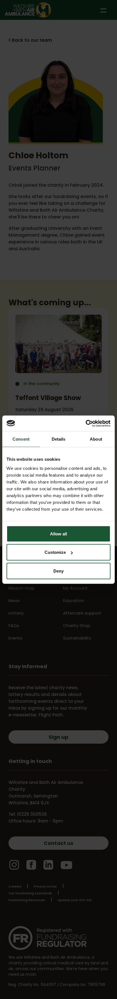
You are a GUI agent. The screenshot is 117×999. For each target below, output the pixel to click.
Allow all (58, 533)
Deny (58, 570)
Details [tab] (59, 439)
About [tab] (96, 439)
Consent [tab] (21, 439)
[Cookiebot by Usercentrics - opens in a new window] (85, 423)
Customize (55, 552)
